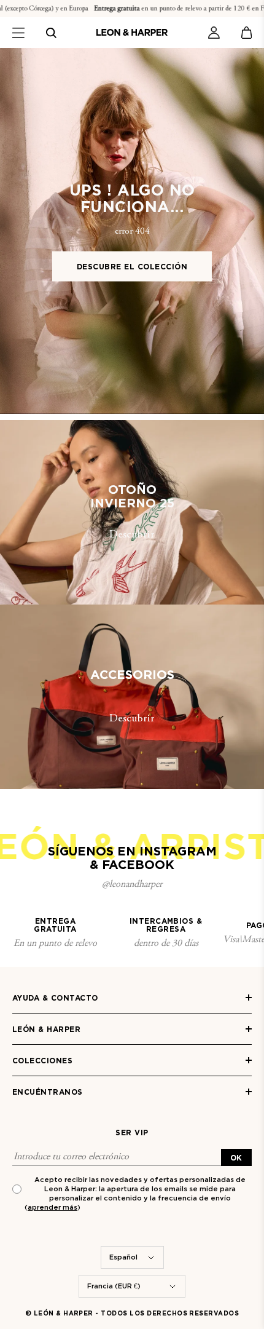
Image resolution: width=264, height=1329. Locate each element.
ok (236, 1158)
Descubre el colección (132, 266)
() (52, 1207)
